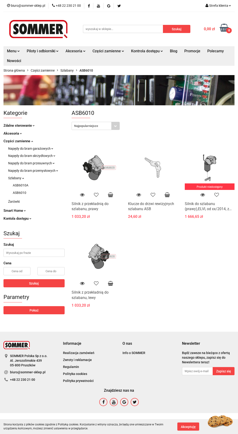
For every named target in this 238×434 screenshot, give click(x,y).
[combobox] (96, 126)
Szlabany (15, 178)
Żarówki (14, 201)
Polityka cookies (75, 374)
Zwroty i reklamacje (77, 360)
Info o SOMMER (133, 353)
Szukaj (34, 283)
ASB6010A (20, 185)
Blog (173, 51)
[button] (72, 344)
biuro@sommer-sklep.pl (28, 372)
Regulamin (71, 367)
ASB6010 (19, 193)
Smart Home (13, 211)
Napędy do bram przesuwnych (30, 163)
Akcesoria (11, 133)
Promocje (192, 51)
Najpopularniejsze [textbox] (86, 126)
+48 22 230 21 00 (22, 379)
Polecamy (215, 51)
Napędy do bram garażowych (29, 148)
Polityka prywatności (78, 381)
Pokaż (34, 310)
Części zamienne (17, 141)
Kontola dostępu (16, 218)
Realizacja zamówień (78, 353)
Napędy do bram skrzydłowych (30, 156)
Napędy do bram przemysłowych (32, 170)
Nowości (14, 61)
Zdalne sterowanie (18, 125)
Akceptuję (188, 426)
